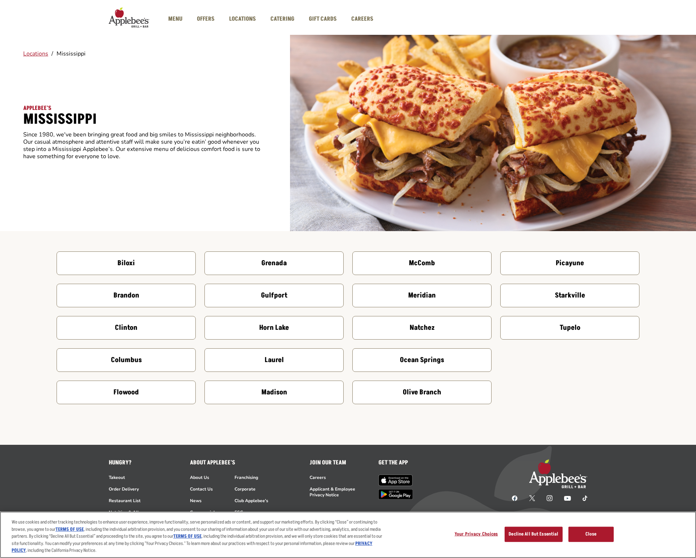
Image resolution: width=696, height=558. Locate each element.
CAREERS (362, 19)
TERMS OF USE (69, 529)
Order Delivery (124, 489)
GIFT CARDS (323, 19)
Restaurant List (125, 501)
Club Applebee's (251, 501)
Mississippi (71, 54)
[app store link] (395, 480)
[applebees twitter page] (532, 498)
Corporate (245, 489)
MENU (175, 19)
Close (591, 534)
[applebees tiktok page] (582, 498)
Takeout (117, 477)
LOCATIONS (242, 19)
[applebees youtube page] (567, 498)
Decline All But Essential (533, 534)
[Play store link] (395, 494)
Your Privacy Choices (476, 534)
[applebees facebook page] (514, 498)
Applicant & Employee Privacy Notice (332, 492)
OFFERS (206, 19)
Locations (35, 53)
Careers (318, 477)
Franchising (246, 477)
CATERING (282, 19)
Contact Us (201, 489)
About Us (199, 477)
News (196, 501)
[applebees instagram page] (549, 498)
